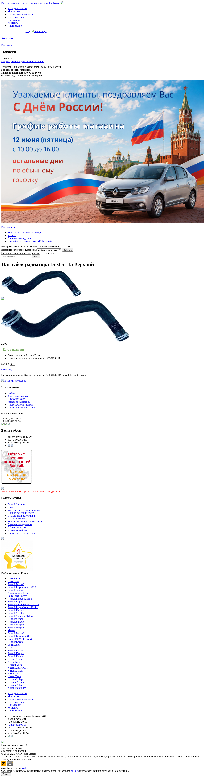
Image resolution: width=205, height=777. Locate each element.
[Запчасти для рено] (12, 445)
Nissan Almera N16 (18, 593)
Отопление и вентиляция (21, 515)
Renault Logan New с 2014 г (23, 607)
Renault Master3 (16, 584)
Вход (28, 31)
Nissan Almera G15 (18, 667)
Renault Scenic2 (16, 613)
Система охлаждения (19, 238)
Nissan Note (14, 662)
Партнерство (15, 25)
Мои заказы (14, 11)
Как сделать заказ (17, 8)
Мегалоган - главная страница (24, 232)
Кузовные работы (17, 530)
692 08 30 (11, 421)
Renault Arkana (16, 590)
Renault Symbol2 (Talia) (20, 616)
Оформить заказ (16, 399)
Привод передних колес (21, 512)
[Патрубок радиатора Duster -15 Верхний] (41, 295)
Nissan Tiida (14, 673)
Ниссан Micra (15, 665)
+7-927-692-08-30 (17, 724)
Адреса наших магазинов (21, 407)
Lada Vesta (13, 581)
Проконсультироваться (20, 404)
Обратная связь (16, 17)
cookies (75, 770)
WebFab (26, 768)
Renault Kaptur (15, 601)
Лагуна (12, 647)
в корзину (6, 369)
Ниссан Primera (16, 682)
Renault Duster (15, 656)
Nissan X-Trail (15, 670)
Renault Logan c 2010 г (20, 636)
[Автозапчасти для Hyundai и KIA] (2, 538)
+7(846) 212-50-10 (17, 721)
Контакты (13, 22)
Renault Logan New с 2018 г (23, 587)
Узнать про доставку (19, 401)
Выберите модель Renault (15, 573)
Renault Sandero (16, 504)
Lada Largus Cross (17, 595)
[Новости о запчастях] (9, 445)
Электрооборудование (20, 524)
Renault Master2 (16, 633)
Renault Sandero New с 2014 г (23, 604)
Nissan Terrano (15, 659)
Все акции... (8, 45)
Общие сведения (17, 527)
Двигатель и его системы (21, 533)
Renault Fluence (16, 610)
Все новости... (9, 227)
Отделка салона (16, 518)
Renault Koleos (15, 650)
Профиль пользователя (20, 14)
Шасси (11, 507)
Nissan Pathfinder (17, 688)
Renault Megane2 (17, 627)
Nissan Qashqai (16, 679)
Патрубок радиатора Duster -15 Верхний (30, 241)
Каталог (12, 235)
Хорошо (6, 774)
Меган (11, 630)
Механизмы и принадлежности (25, 521)
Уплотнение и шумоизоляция (24, 510)
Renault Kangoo (16, 653)
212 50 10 (11, 418)
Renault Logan (15, 641)
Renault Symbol (16, 618)
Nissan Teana (14, 676)
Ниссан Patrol (15, 685)
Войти (11, 393)
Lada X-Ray (14, 578)
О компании (14, 20)
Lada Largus (14, 644)
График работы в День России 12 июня (22, 61)
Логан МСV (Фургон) (20, 639)
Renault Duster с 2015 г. (20, 598)
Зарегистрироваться (18, 396)
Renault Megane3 (17, 624)
